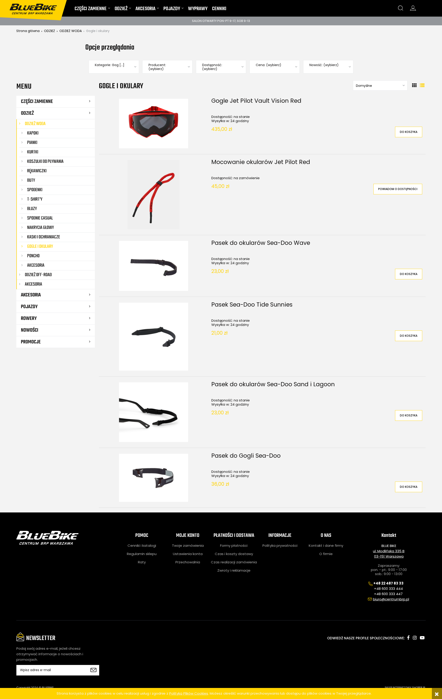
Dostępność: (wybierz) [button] (212, 67)
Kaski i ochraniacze (43, 237)
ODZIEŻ (27, 113)
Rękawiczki (37, 171)
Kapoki (32, 133)
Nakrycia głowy (40, 227)
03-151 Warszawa (389, 556)
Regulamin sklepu (142, 554)
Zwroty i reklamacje (233, 570)
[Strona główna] (36, 7)
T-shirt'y (34, 199)
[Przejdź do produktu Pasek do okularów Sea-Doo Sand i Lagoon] (153, 412)
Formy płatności (233, 545)
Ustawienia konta (188, 554)
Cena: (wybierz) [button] (268, 65)
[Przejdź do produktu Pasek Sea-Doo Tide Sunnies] (153, 337)
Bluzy (32, 209)
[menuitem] (92, 9)
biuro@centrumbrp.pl (391, 599)
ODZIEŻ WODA (35, 124)
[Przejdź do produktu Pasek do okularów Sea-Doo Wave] (153, 266)
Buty (31, 180)
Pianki (32, 142)
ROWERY (29, 318)
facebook (408, 637)
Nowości (29, 330)
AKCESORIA (31, 295)
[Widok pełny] (422, 85)
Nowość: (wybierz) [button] (324, 65)
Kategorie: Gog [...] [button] (109, 65)
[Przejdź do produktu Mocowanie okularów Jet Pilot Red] (153, 194)
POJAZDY (29, 307)
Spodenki (34, 190)
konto (413, 8)
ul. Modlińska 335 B (388, 551)
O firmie (326, 554)
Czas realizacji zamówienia (234, 562)
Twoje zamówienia (188, 545)
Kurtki (32, 152)
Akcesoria (35, 265)
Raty (142, 562)
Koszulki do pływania (45, 161)
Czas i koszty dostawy (234, 554)
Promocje (31, 342)
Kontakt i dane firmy (326, 545)
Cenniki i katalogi (142, 545)
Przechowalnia (187, 562)
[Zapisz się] (93, 670)
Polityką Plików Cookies (188, 693)
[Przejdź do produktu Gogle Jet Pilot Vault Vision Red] (153, 123)
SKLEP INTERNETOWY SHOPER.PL (405, 688)
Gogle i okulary (40, 246)
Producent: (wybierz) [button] (157, 67)
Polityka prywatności (279, 545)
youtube (422, 637)
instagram (415, 637)
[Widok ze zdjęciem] (414, 85)
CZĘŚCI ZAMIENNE (37, 101)
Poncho (33, 256)
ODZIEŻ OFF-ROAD (38, 275)
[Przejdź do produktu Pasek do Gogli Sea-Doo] (153, 478)
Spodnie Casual (40, 218)
